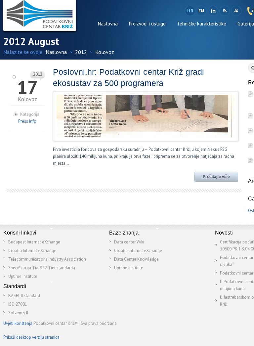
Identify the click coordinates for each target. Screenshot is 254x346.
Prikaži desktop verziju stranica (31, 337)
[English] (201, 11)
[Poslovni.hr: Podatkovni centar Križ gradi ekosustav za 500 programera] (145, 136)
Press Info (27, 121)
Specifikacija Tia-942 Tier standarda (41, 268)
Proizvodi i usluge (147, 24)
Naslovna (108, 24)
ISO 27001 (17, 304)
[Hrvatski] (190, 11)
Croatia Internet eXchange (32, 250)
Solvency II (18, 313)
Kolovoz (104, 52)
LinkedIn (212, 11)
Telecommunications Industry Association (47, 259)
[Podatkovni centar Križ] (39, 15)
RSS (224, 11)
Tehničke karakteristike (201, 24)
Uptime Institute (22, 276)
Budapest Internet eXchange (34, 242)
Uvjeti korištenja (17, 323)
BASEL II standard (24, 295)
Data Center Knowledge (136, 259)
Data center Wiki (129, 242)
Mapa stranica (236, 11)
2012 (81, 52)
